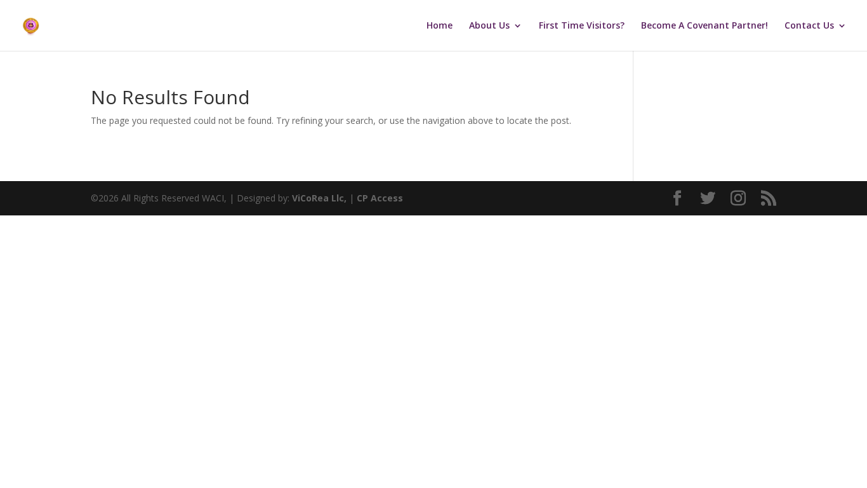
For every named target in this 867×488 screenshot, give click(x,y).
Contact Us (809, 26)
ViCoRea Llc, (319, 198)
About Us (489, 26)
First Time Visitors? (582, 26)
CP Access (380, 198)
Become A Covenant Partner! (704, 26)
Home (440, 26)
